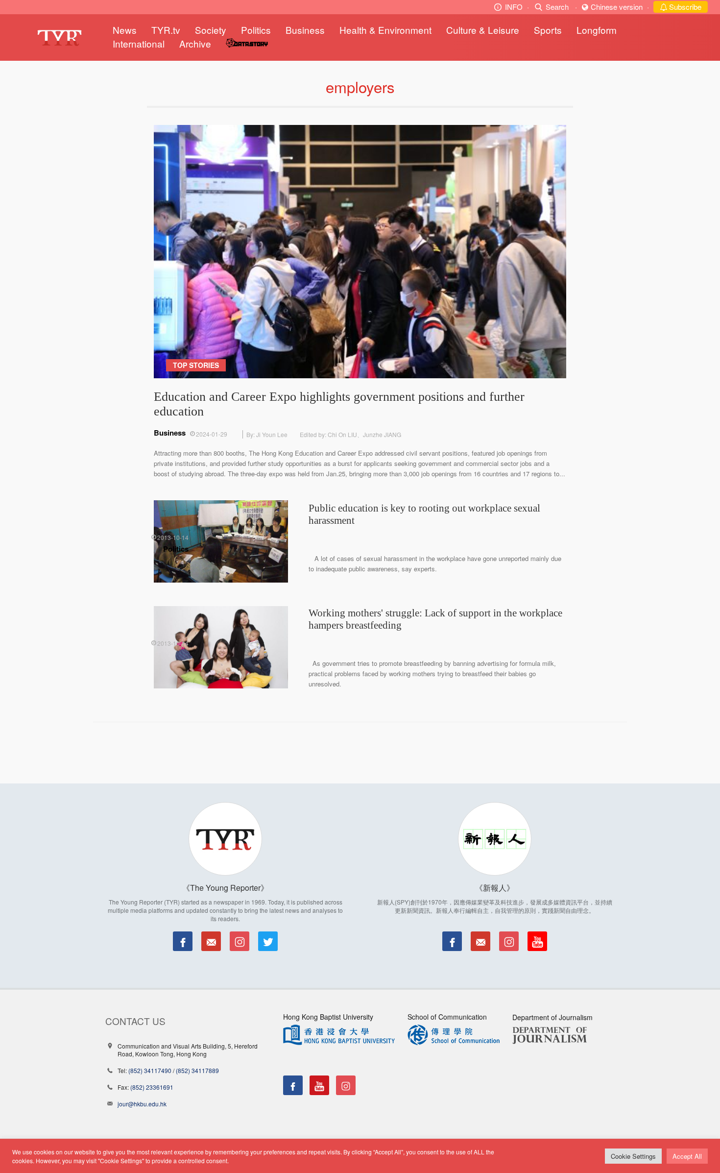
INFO (514, 6)
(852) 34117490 (149, 1070)
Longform (596, 29)
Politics (256, 29)
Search (557, 6)
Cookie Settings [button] (633, 1156)
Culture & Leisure (482, 29)
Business (305, 29)
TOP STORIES (196, 365)
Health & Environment (385, 29)
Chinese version (617, 6)
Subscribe (684, 6)
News (125, 29)
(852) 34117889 (197, 1070)
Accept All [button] (687, 1156)
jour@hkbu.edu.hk (142, 1104)
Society (210, 29)
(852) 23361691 (151, 1087)
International (139, 43)
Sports (548, 29)
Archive (195, 43)
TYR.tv (165, 29)
